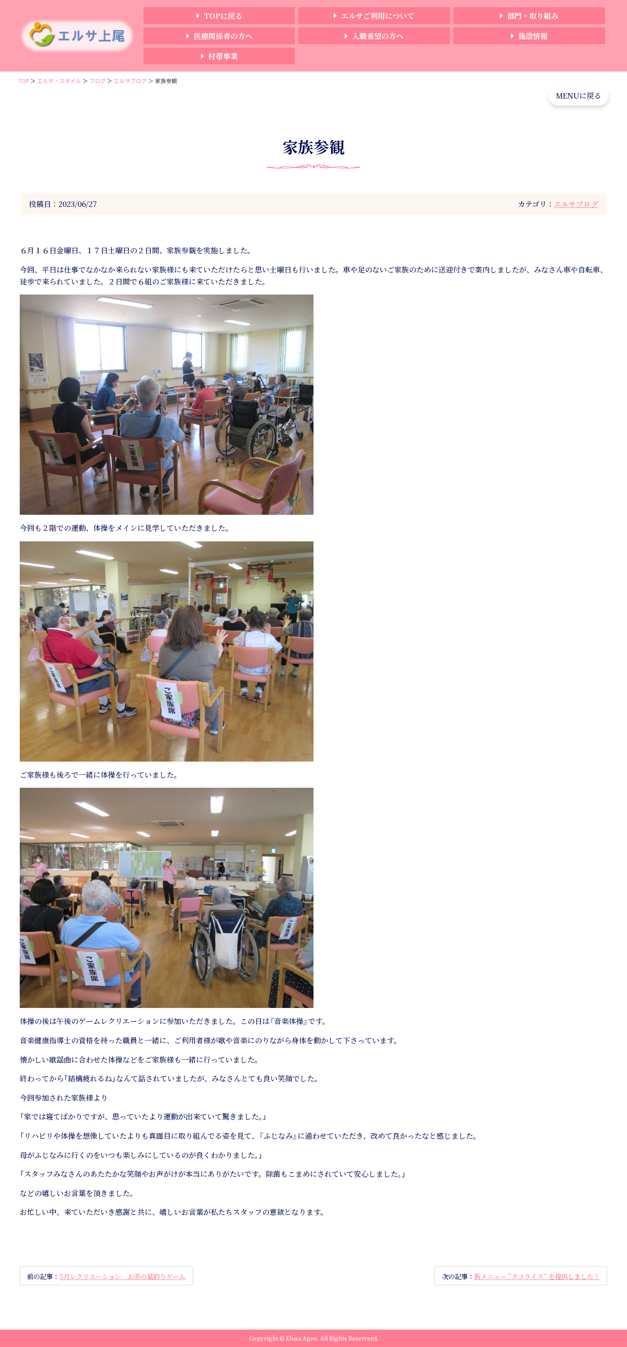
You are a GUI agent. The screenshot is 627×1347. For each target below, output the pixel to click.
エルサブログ (130, 81)
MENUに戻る (578, 95)
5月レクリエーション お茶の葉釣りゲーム (122, 1276)
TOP (23, 81)
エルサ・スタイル (59, 81)
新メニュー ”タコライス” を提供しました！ (537, 1276)
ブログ (98, 81)
